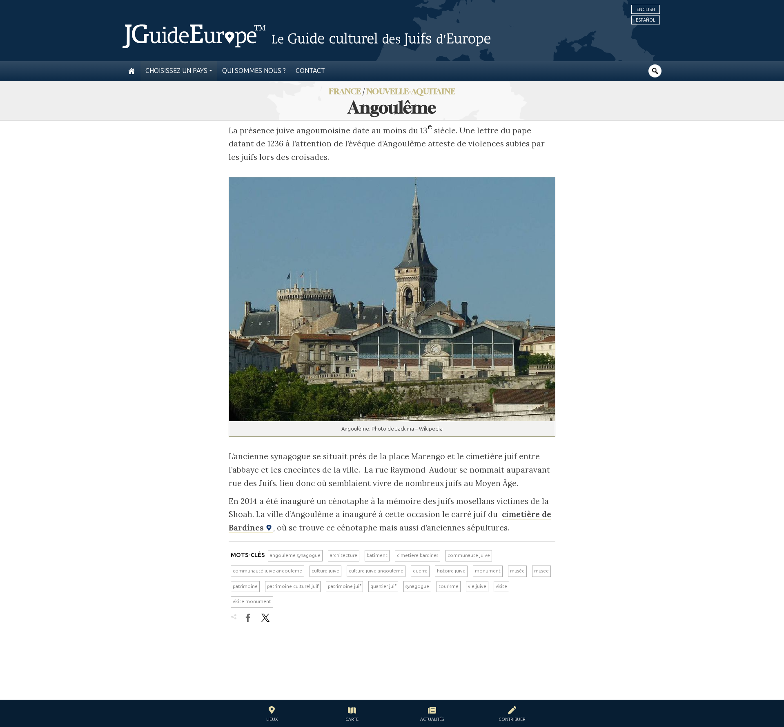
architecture (343, 555)
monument (488, 571)
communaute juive (469, 555)
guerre (420, 571)
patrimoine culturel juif (292, 586)
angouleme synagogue (295, 555)
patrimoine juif (344, 586)
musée (517, 571)
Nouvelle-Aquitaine (410, 91)
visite (501, 586)
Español (645, 20)
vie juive (477, 586)
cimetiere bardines (417, 555)
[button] (272, 715)
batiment (377, 555)
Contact (310, 71)
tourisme (449, 586)
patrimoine (245, 586)
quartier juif (383, 586)
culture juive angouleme (376, 571)
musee (541, 571)
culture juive (325, 571)
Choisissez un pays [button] (176, 71)
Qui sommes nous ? (254, 71)
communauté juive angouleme (267, 571)
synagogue (417, 586)
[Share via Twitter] (265, 617)
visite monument (252, 601)
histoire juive (451, 571)
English (646, 9)
